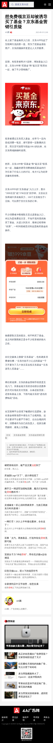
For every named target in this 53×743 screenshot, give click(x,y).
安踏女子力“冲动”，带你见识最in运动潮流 (26, 556)
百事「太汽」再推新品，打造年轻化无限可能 (26, 540)
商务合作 (47, 718)
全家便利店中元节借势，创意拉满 (21, 584)
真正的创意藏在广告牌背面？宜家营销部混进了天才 (33, 655)
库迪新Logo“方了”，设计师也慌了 (21, 475)
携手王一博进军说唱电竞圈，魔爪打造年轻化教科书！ (26, 490)
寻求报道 (36, 718)
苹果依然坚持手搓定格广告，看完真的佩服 (33, 685)
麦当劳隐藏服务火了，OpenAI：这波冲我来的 (30, 675)
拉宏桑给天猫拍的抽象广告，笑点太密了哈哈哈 (33, 665)
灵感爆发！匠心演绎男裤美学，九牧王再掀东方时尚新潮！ (26, 507)
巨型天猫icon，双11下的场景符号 (21, 571)
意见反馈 (15, 718)
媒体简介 (5, 718)
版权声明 (26, 718)
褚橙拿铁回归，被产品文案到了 (23, 465)
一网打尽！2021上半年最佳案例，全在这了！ (25, 523)
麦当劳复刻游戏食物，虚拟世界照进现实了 (33, 695)
